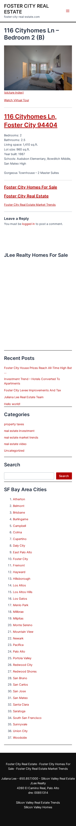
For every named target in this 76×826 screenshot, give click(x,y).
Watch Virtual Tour (16, 100)
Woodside (20, 737)
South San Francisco (27, 718)
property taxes (14, 424)
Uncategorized (14, 450)
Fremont (19, 565)
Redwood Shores (25, 671)
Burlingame (20, 519)
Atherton (19, 499)
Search (64, 476)
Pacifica (18, 645)
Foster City (20, 559)
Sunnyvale (20, 724)
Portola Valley (22, 658)
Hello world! (12, 404)
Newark (18, 638)
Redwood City (22, 665)
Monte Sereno (22, 625)
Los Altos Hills (22, 592)
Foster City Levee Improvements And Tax (32, 390)
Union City (20, 731)
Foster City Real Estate (26, 196)
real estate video (15, 444)
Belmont (18, 506)
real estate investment (19, 431)
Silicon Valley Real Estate (58, 778)
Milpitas (18, 618)
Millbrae (18, 612)
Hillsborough (21, 579)
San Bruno (20, 678)
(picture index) (14, 92)
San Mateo (20, 698)
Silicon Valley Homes (38, 807)
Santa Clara (21, 704)
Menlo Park (20, 605)
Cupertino (20, 539)
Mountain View (23, 632)
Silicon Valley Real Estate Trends (38, 802)
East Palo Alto (22, 552)
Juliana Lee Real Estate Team (24, 397)
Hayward (19, 572)
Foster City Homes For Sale (30, 187)
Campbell (19, 526)
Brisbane (19, 512)
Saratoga (19, 711)
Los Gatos (20, 598)
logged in (28, 224)
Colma (17, 532)
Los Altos (19, 585)
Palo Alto (19, 651)
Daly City (19, 545)
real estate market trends (21, 437)
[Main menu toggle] (67, 11)
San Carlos (20, 684)
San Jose (19, 691)
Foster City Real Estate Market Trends (30, 205)
